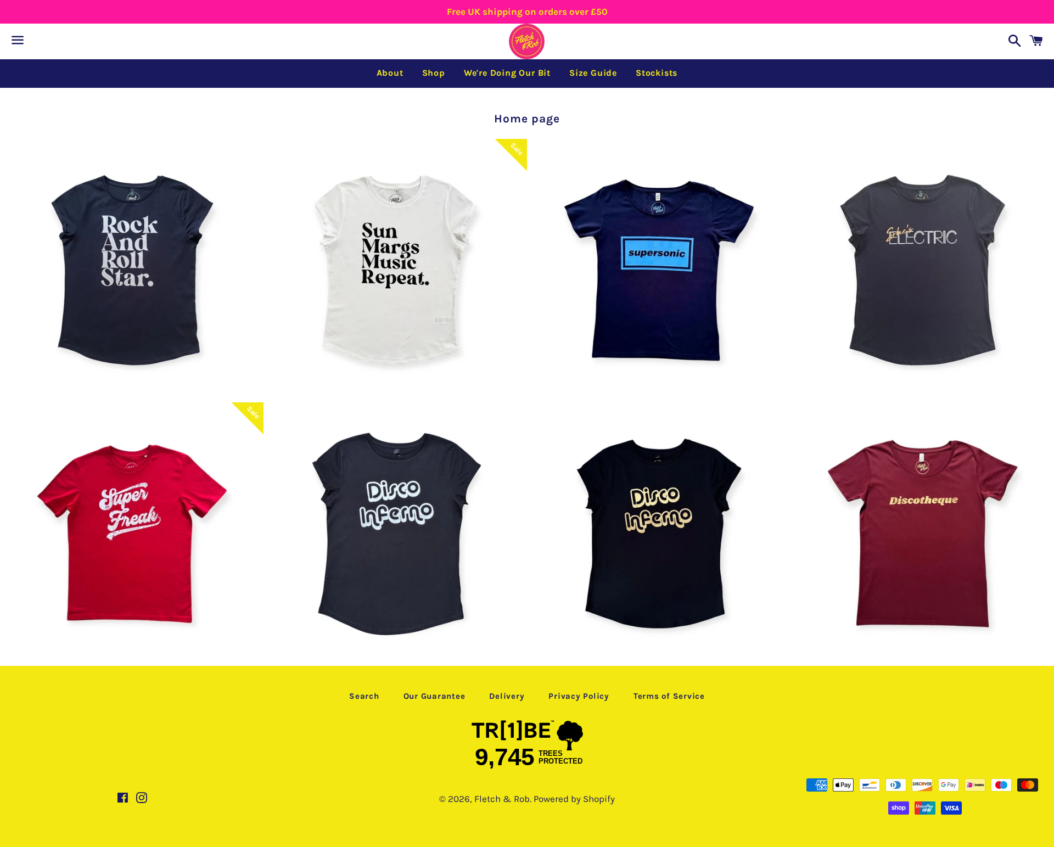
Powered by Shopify (574, 798)
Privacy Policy (578, 696)
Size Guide (593, 73)
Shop (433, 73)
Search (364, 696)
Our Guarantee (434, 696)
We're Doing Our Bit (507, 73)
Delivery (506, 696)
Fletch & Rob (502, 798)
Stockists (656, 73)
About (390, 73)
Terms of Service (669, 696)
